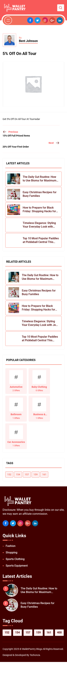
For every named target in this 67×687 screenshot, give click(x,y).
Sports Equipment (17, 565)
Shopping (11, 552)
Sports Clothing (15, 559)
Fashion (10, 546)
